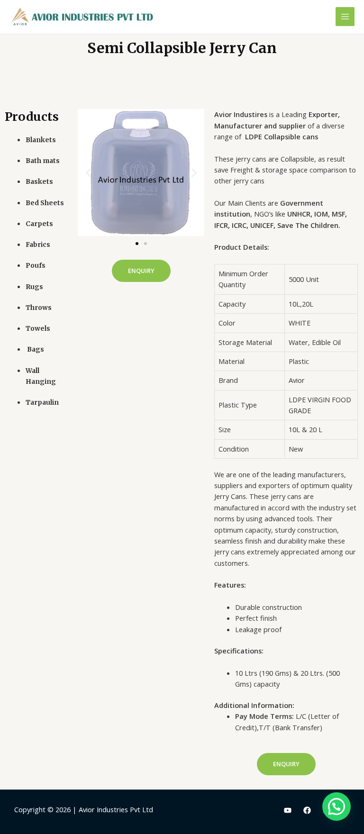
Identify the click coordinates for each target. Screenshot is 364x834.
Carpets (39, 224)
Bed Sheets (45, 203)
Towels (38, 329)
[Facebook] (307, 810)
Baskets (39, 182)
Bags (35, 349)
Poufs (36, 266)
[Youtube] (287, 810)
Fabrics (38, 245)
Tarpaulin (42, 403)
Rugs (34, 287)
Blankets (41, 140)
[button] (137, 243)
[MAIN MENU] (345, 16)
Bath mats (43, 161)
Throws (39, 308)
